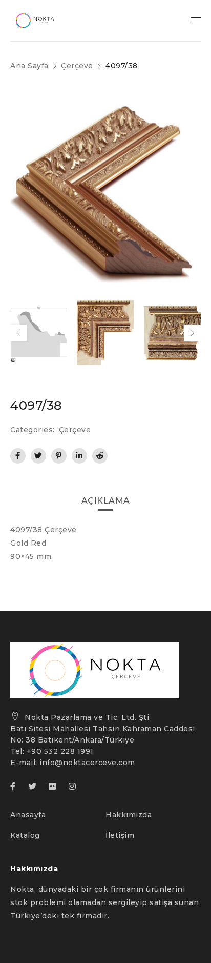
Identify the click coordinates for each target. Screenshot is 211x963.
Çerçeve (77, 65)
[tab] (105, 501)
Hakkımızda (129, 814)
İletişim (120, 835)
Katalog (25, 835)
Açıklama (105, 501)
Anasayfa (28, 814)
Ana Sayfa (29, 65)
